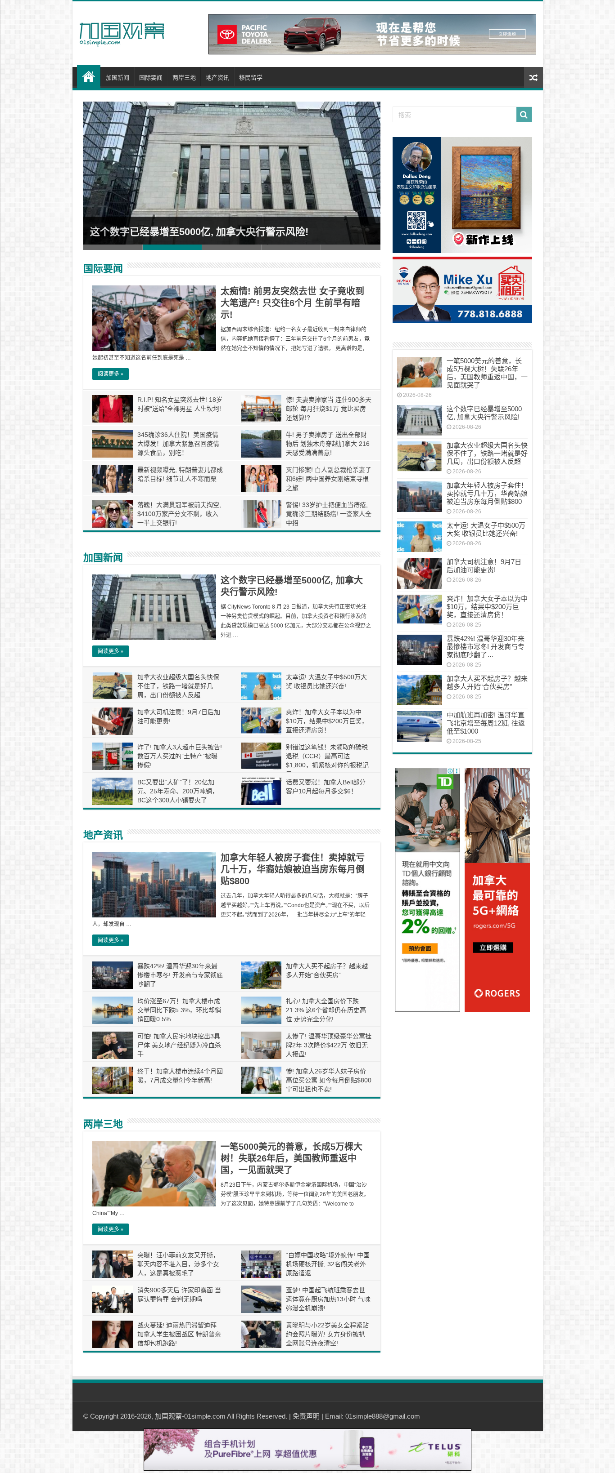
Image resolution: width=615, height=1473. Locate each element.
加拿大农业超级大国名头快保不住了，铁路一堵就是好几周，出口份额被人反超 (178, 686)
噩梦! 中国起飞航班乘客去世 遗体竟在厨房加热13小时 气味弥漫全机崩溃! (328, 1299)
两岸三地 (184, 77)
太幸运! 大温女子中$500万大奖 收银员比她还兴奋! (486, 529)
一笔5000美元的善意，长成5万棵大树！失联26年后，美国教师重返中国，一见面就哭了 (291, 1158)
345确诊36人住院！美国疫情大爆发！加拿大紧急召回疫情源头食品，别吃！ (178, 443)
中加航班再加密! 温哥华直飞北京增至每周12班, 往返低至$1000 (486, 723)
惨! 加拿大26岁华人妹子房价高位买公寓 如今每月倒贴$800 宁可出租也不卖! (328, 1080)
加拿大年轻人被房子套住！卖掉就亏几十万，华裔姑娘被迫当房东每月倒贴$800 (293, 869)
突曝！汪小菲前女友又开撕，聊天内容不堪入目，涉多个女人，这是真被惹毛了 (178, 1264)
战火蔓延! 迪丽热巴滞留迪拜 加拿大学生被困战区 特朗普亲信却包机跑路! (179, 1334)
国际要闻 (151, 77)
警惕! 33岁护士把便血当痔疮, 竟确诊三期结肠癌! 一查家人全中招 (328, 513)
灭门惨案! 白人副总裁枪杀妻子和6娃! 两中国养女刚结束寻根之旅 (328, 478)
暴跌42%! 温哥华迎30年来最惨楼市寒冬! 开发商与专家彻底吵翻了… (180, 975)
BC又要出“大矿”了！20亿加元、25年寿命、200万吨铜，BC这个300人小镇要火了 (177, 791)
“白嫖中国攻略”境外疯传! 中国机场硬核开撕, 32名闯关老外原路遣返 (328, 1264)
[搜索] (524, 114)
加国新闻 (117, 77)
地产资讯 (217, 77)
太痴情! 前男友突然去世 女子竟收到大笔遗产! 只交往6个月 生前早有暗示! (292, 303)
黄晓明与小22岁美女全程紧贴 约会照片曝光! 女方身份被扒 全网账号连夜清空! (327, 1334)
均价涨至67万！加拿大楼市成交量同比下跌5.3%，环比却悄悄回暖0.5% (179, 1010)
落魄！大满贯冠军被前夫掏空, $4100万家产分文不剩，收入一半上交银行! (179, 513)
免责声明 (306, 1416)
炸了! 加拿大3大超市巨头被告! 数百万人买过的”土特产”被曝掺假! (179, 756)
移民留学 (250, 77)
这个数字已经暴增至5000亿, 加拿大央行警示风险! (199, 231)
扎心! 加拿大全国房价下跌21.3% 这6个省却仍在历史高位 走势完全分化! (326, 1010)
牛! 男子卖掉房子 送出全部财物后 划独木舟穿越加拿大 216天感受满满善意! (328, 443)
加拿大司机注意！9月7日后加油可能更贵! (484, 566)
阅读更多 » (110, 374)
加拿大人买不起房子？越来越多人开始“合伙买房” (487, 682)
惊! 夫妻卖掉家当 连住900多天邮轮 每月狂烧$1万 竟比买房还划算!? (328, 408)
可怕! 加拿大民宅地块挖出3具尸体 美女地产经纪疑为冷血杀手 (179, 1045)
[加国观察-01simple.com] (122, 32)
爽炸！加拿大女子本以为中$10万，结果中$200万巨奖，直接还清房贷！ (327, 721)
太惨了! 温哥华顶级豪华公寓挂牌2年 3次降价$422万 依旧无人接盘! (328, 1045)
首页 (88, 76)
